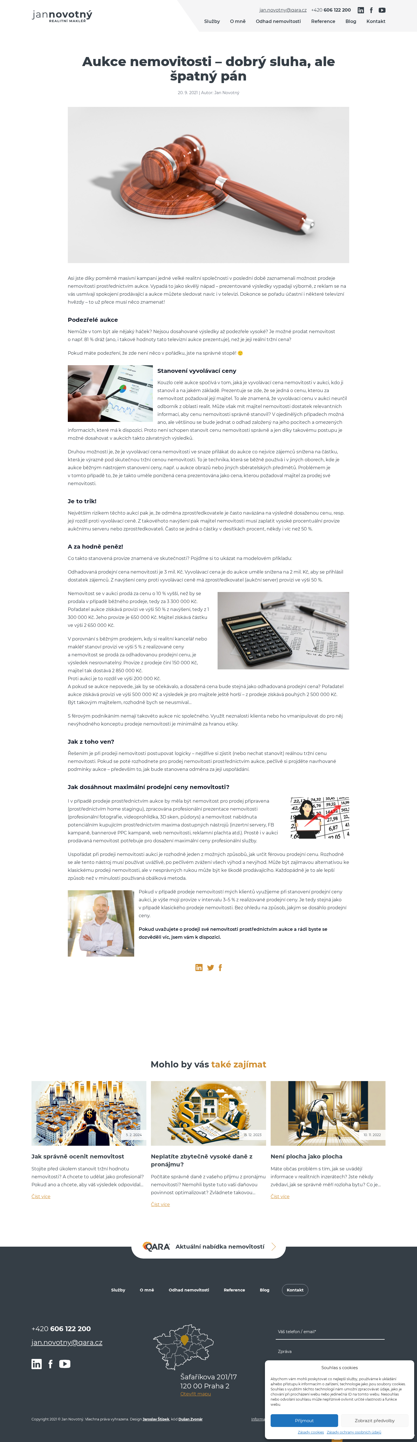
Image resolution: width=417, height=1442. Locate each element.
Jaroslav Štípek (156, 1419)
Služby (212, 21)
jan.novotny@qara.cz (283, 10)
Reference (323, 21)
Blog (351, 21)
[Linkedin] (361, 10)
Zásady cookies (311, 1432)
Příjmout (304, 1420)
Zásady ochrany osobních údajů (354, 1432)
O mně (238, 21)
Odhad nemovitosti (278, 21)
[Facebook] (371, 10)
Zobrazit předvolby (375, 1420)
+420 (331, 10)
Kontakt (376, 21)
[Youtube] (382, 10)
